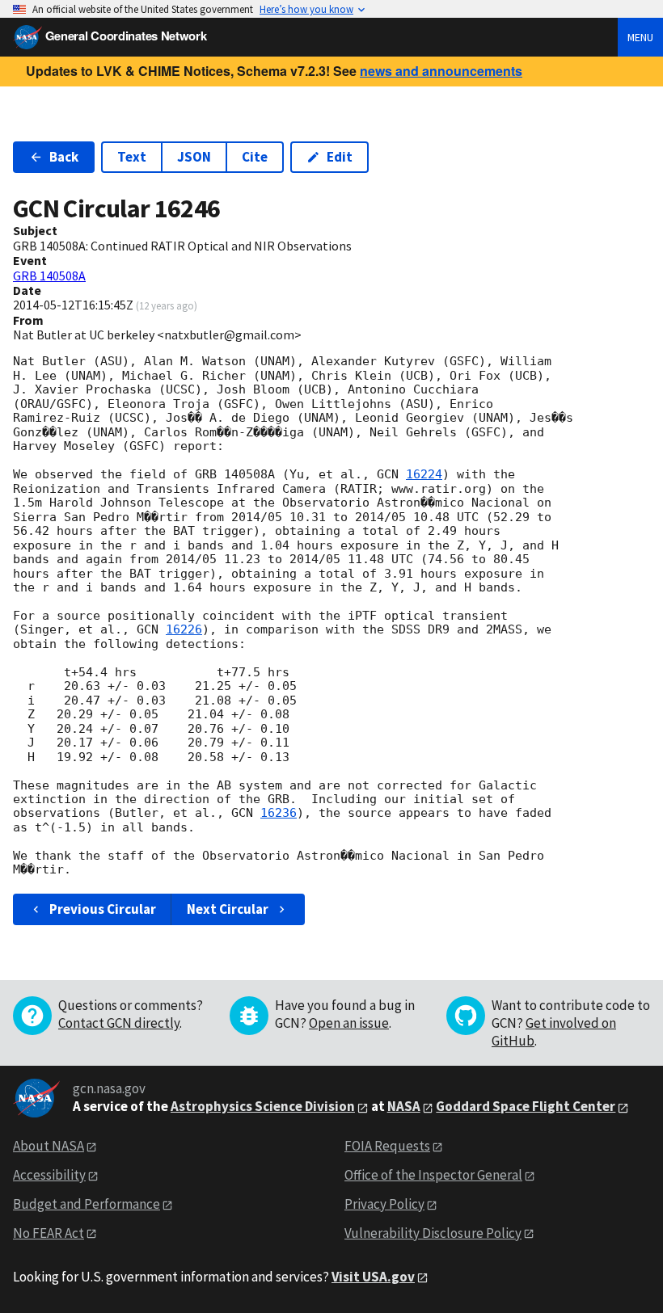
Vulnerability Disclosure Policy (433, 1233)
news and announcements (441, 70)
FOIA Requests (387, 1146)
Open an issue (349, 1023)
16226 (184, 629)
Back (63, 157)
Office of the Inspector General (433, 1175)
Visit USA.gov (373, 1277)
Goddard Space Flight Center (525, 1106)
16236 (278, 813)
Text (131, 157)
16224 (424, 474)
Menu (640, 37)
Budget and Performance (86, 1204)
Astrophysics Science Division (263, 1106)
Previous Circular (102, 909)
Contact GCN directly (118, 1023)
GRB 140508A (49, 275)
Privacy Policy (384, 1204)
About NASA (48, 1146)
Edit (340, 157)
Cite (255, 157)
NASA (403, 1106)
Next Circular (227, 909)
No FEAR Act (48, 1233)
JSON (194, 157)
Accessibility (49, 1175)
